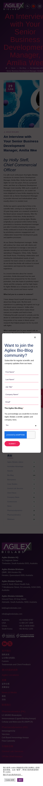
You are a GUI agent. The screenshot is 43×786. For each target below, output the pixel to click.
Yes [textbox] (7, 425)
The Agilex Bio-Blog (14, 408)
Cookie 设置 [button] (10, 780)
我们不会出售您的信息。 (13, 775)
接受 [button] (20, 780)
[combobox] (21, 426)
